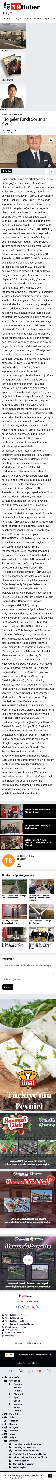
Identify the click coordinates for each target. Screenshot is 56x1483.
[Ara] (7, 13)
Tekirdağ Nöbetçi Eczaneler (17, 1315)
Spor (47, 18)
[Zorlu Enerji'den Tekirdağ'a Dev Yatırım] (41, 911)
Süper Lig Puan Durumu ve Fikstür (30, 1457)
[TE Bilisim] (8, 860)
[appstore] (20, 1343)
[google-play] (34, 1343)
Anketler (13, 1430)
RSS (10, 1355)
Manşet (17, 18)
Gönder (7, 987)
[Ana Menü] (11, 13)
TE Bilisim (21, 859)
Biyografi (14, 1427)
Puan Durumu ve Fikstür (15, 1327)
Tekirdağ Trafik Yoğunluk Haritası (19, 1324)
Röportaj (13, 1424)
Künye (16, 1407)
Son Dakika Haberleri (14, 1333)
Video (12, 1417)
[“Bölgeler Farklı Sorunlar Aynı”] (28, 151)
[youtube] (39, 1371)
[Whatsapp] (38, 1307)
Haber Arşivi (10, 1336)
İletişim (17, 1410)
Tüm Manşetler (11, 1330)
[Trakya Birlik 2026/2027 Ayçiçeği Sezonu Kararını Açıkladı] (41, 886)
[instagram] (30, 1371)
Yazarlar (17, 1404)
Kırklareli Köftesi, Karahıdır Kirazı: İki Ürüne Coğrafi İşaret (40, 946)
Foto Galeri (14, 1414)
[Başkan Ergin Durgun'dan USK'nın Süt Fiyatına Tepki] (14, 934)
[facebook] (11, 1371)
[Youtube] (33, 1307)
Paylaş (8, 171)
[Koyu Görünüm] (4, 13)
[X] (23, 1307)
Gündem (6, 18)
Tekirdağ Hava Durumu (15, 1318)
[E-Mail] (19, 864)
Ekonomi (38, 18)
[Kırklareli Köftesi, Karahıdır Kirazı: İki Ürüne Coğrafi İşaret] (41, 934)
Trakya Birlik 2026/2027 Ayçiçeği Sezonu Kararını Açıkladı (39, 898)
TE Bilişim (34, 1363)
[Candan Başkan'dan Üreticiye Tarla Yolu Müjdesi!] (14, 886)
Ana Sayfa (14, 1377)
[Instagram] (28, 1307)
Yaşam (17, 1400)
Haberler (6, 114)
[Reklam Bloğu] (28, 1054)
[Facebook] (18, 1307)
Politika (27, 18)
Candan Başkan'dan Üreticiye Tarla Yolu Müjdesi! (14, 897)
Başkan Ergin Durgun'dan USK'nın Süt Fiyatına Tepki (13, 945)
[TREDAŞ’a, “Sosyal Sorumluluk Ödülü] (14, 911)
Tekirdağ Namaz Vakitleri (16, 1321)
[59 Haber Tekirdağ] (28, 6)
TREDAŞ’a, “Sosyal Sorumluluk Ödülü (10, 922)
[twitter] (21, 1371)
